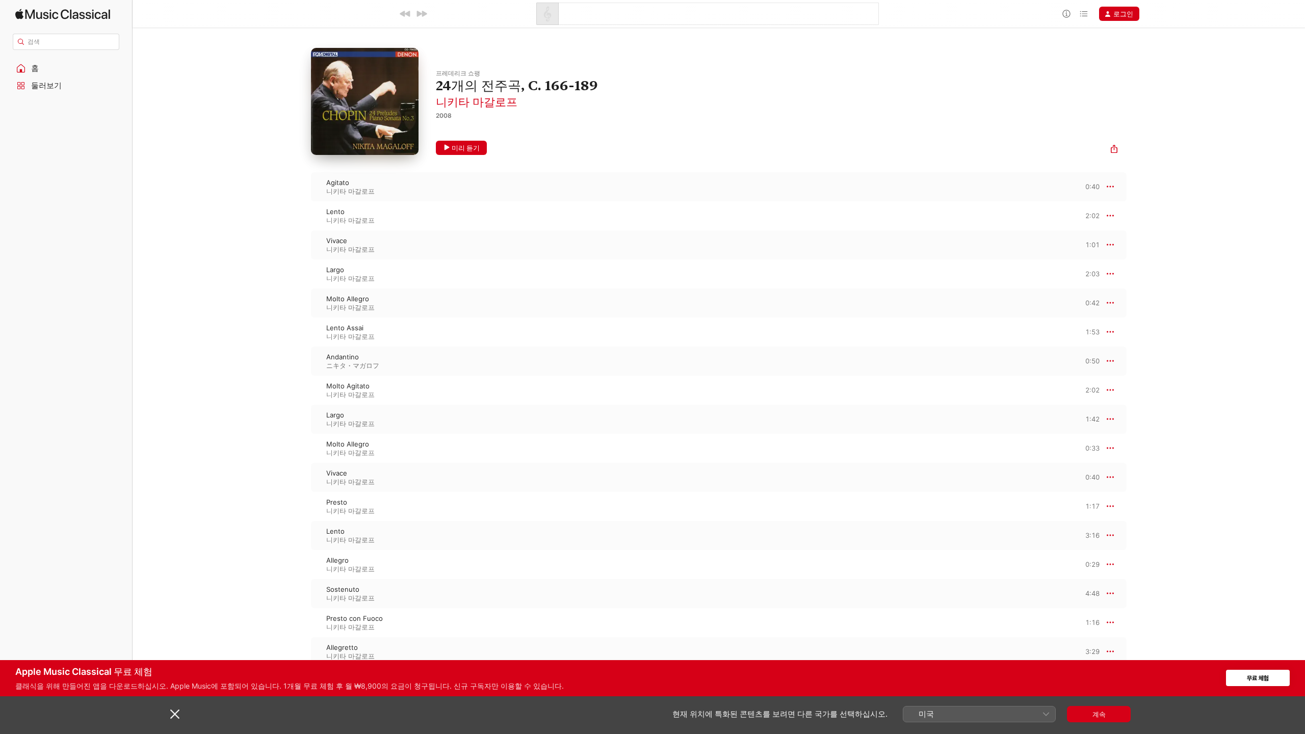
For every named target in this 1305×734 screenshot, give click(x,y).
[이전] (405, 14)
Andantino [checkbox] (342, 357)
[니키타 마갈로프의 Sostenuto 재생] (301, 593)
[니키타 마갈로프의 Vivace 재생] (301, 245)
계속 (1099, 714)
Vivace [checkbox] (336, 241)
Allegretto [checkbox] (342, 647)
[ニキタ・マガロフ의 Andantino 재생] (301, 361)
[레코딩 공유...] (1114, 150)
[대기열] (1084, 14)
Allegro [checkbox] (337, 560)
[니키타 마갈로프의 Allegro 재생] (301, 564)
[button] (66, 68)
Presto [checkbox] (336, 502)
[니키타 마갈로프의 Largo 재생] (301, 274)
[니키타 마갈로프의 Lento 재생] (301, 216)
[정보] (1066, 14)
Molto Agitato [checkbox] (348, 386)
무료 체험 (1258, 678)
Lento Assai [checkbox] (344, 328)
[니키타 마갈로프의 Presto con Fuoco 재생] (301, 622)
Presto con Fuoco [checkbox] (354, 618)
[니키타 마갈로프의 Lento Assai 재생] (301, 332)
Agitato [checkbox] (337, 182)
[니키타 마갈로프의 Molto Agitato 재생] (301, 390)
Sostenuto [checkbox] (342, 589)
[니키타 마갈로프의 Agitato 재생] (301, 186)
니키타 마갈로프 (476, 102)
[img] (62, 14)
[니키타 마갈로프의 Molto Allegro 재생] (301, 303)
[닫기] (174, 714)
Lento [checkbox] (335, 211)
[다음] (421, 14)
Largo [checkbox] (335, 270)
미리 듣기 (466, 148)
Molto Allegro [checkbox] (347, 299)
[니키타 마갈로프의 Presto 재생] (301, 506)
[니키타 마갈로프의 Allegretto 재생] (301, 651)
